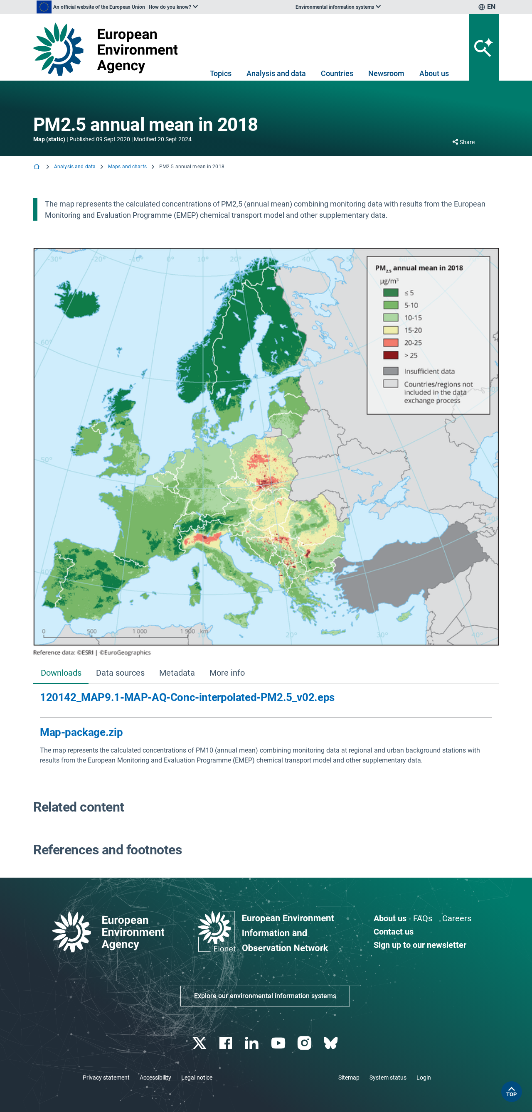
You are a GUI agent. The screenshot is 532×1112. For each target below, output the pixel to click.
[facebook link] (226, 1043)
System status (387, 1077)
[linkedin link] (253, 1043)
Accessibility (155, 1077)
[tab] (61, 673)
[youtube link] (279, 1043)
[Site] (108, 49)
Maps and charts (127, 167)
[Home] (37, 167)
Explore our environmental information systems (265, 996)
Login (423, 1077)
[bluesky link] (331, 1043)
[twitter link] (200, 1043)
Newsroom (386, 73)
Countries (337, 73)
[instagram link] (305, 1043)
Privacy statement (106, 1077)
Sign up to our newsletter (420, 945)
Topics (221, 73)
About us (434, 73)
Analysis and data (276, 73)
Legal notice (196, 1077)
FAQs (422, 918)
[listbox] (117, 7)
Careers (456, 918)
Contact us (394, 932)
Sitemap (349, 1077)
